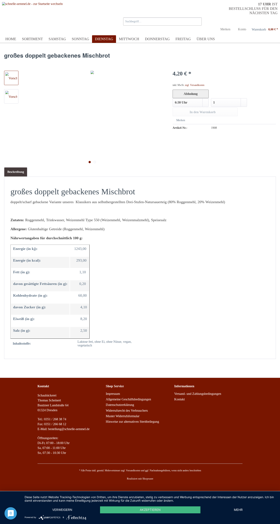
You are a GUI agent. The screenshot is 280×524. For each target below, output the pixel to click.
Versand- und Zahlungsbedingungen (197, 393)
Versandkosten (133, 470)
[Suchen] (198, 21)
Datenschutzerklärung (120, 405)
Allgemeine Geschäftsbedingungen (128, 399)
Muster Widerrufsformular (122, 416)
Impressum (113, 393)
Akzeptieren (150, 510)
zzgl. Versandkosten (194, 85)
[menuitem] (162, 22)
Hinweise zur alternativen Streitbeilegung (132, 421)
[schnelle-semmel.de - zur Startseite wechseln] (32, 15)
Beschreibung (15, 171)
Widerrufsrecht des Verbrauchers (127, 410)
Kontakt (179, 399)
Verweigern (62, 510)
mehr (238, 510)
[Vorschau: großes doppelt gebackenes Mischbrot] (11, 78)
